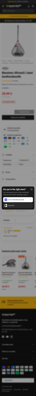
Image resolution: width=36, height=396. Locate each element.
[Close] (31, 189)
